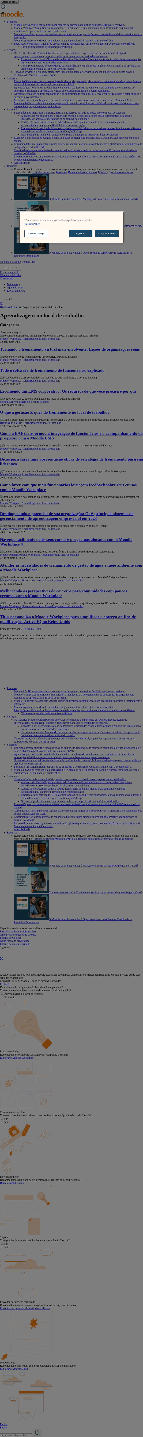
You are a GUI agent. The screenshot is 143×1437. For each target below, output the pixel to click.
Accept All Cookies (106, 234)
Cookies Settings (36, 234)
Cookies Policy (32, 224)
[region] (71, 227)
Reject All (80, 234)
